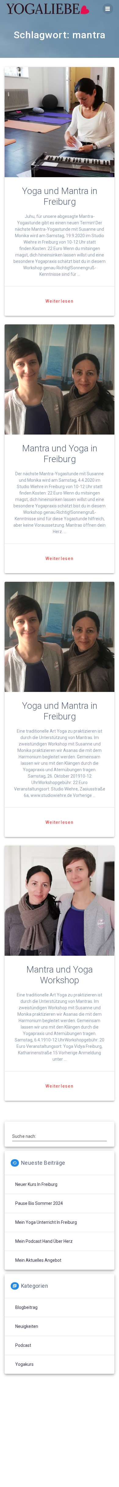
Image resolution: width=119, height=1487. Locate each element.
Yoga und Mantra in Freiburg (59, 196)
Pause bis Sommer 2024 (39, 1203)
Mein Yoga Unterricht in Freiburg (46, 1222)
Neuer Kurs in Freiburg (36, 1184)
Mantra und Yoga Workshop (59, 974)
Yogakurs (24, 1364)
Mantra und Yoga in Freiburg (59, 453)
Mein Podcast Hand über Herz (44, 1241)
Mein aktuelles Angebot (38, 1260)
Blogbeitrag (26, 1307)
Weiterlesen (59, 301)
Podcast (23, 1345)
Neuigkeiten (26, 1326)
